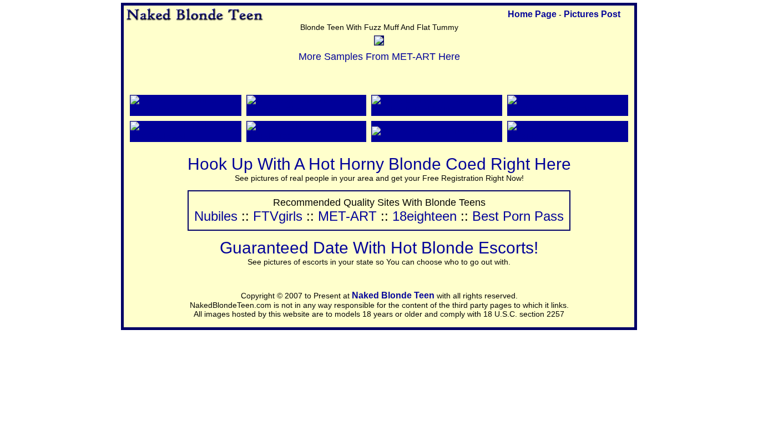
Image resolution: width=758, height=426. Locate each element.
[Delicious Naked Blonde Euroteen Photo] (306, 110)
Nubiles (215, 216)
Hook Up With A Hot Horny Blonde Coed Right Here (379, 164)
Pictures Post (592, 14)
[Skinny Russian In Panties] (428, 131)
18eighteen (424, 216)
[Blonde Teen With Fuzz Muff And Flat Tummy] (379, 42)
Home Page (532, 14)
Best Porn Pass (518, 216)
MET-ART (347, 216)
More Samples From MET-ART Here (379, 56)
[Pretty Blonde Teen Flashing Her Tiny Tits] (568, 110)
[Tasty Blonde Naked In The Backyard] (185, 136)
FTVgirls (277, 216)
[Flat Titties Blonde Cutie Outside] (568, 136)
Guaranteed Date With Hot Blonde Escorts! (379, 248)
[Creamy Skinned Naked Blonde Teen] (306, 136)
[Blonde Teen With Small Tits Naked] (185, 110)
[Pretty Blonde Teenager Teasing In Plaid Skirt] (437, 110)
